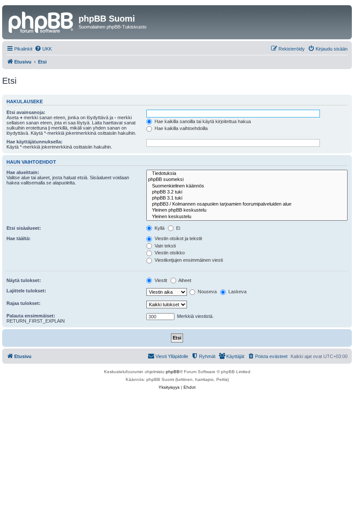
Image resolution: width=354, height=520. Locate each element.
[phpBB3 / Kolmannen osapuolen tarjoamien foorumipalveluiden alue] (247, 204)
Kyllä (158, 228)
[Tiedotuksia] (247, 174)
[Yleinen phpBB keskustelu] (247, 210)
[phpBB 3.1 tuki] (247, 198)
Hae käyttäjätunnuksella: (34, 141)
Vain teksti (164, 245)
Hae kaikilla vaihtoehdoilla (180, 128)
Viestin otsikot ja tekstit (177, 238)
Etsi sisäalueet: (23, 228)
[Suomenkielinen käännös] (247, 186)
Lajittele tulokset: (26, 290)
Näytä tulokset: (23, 280)
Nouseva (206, 291)
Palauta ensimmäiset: (30, 315)
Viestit (160, 280)
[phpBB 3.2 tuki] (247, 192)
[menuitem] (43, 49)
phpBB (173, 371)
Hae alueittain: (22, 172)
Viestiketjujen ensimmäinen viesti (188, 260)
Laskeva (237, 291)
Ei (177, 228)
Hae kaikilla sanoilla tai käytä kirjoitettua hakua (202, 121)
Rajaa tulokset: (23, 303)
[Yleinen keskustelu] (247, 217)
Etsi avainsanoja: (25, 112)
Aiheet (184, 280)
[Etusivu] (41, 21)
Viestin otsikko (169, 252)
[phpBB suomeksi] (247, 180)
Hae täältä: (18, 238)
